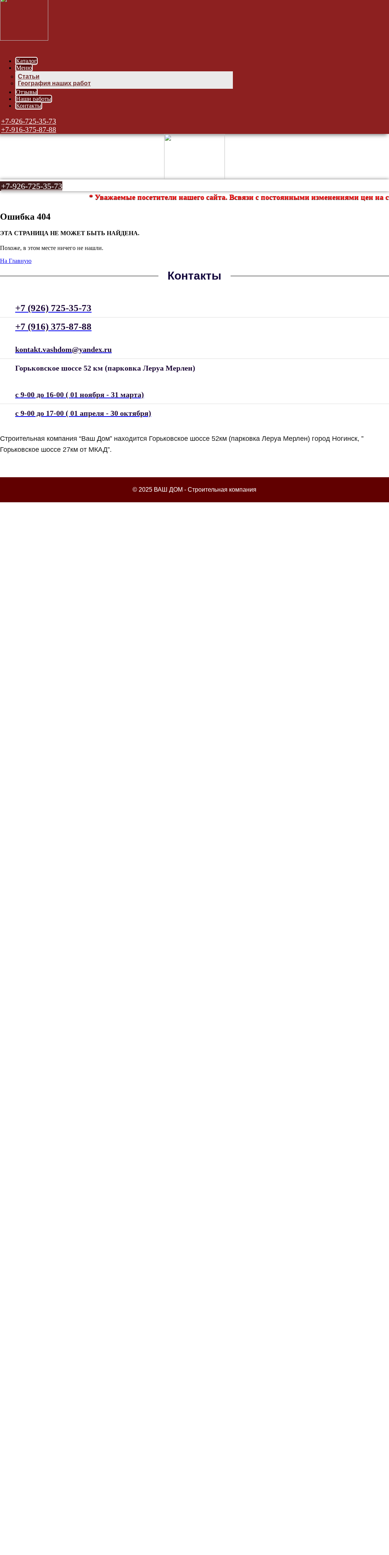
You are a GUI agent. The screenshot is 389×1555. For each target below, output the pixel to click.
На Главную (16, 261)
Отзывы (26, 92)
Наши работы (33, 99)
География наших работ (54, 83)
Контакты (28, 105)
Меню (24, 67)
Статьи (29, 76)
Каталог (26, 61)
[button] (28, 121)
